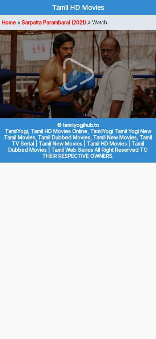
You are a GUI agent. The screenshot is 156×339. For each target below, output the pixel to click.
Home (9, 22)
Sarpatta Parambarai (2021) (54, 22)
